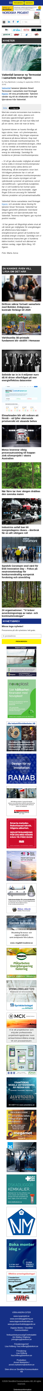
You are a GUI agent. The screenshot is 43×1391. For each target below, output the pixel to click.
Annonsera (29, 3)
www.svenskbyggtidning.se (21, 1319)
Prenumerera (18, 3)
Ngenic (5, 94)
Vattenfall (6, 88)
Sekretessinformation (22, 1390)
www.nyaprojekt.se (21, 1316)
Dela (5, 108)
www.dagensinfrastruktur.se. (21, 1321)
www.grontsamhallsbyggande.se (21, 1324)
